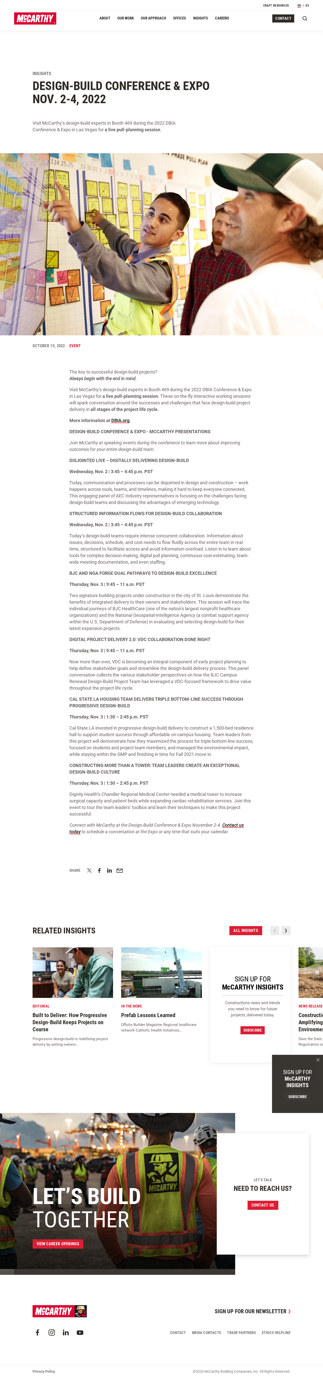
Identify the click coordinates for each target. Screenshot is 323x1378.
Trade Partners (241, 1332)
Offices (179, 18)
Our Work (125, 18)
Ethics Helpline (276, 1332)
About (104, 18)
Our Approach (153, 18)
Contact (283, 18)
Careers (222, 18)
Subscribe (253, 1030)
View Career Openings (58, 1243)
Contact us (263, 1205)
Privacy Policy (44, 1371)
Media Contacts (206, 1332)
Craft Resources (276, 5)
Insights (200, 18)
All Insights (245, 930)
